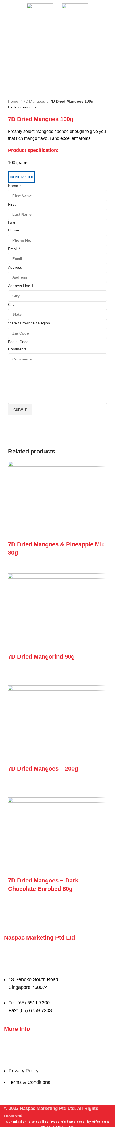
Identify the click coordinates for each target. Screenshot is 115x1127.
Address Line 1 (20, 286)
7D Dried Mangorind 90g (41, 656)
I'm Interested (21, 177)
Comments (17, 349)
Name (14, 185)
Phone (13, 230)
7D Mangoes (34, 101)
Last (11, 223)
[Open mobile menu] (6, 8)
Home (13, 101)
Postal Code (18, 342)
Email (14, 249)
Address (15, 267)
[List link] (57, 978)
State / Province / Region (29, 323)
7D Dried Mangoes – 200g (43, 768)
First (12, 204)
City (11, 304)
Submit (20, 410)
